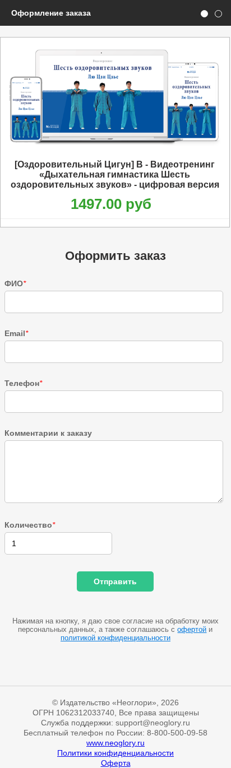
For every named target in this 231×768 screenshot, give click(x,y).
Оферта (116, 762)
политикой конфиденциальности (115, 638)
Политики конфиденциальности (115, 752)
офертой (191, 629)
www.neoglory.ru (115, 742)
